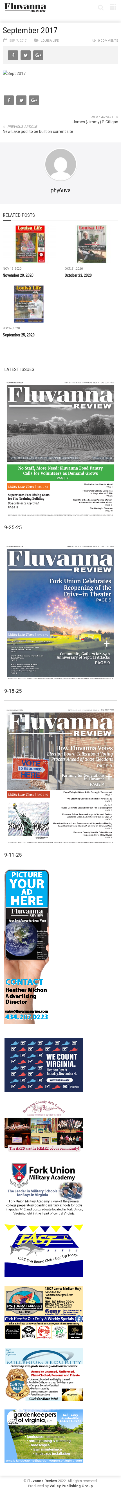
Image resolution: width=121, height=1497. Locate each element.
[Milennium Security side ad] (44, 1374)
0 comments (108, 41)
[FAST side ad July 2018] (44, 1250)
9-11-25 (13, 855)
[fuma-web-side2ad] (44, 1188)
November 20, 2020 (18, 275)
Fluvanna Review (42, 1481)
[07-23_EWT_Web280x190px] (44, 1312)
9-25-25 (13, 527)
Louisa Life (50, 41)
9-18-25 (13, 691)
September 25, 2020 (19, 335)
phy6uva (61, 190)
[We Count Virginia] (44, 1064)
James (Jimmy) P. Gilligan (95, 122)
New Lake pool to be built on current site (38, 131)
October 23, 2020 (78, 275)
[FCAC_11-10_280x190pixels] (44, 1126)
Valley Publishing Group (71, 1486)
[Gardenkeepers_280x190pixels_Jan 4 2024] (44, 1435)
